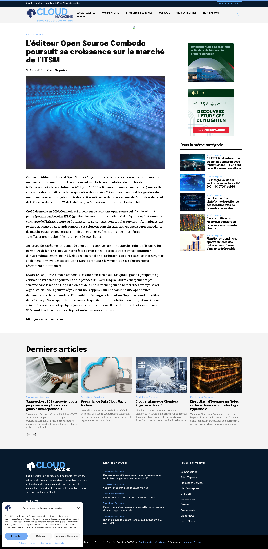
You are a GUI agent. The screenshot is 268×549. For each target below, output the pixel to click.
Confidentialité (145, 542)
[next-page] (34, 434)
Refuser (40, 536)
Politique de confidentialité (52, 543)
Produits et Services (37, 397)
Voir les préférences (67, 536)
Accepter (16, 536)
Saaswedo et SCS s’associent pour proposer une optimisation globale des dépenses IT (52, 405)
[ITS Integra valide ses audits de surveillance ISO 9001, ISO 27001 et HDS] (192, 182)
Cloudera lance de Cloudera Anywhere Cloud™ (130, 497)
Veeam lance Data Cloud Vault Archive (125, 488)
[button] (78, 508)
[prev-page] (28, 434)
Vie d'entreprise (34, 34)
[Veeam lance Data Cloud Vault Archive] (106, 375)
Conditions (160, 542)
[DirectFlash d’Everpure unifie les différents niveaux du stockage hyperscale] (216, 375)
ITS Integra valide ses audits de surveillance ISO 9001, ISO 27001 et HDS (223, 183)
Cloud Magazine (57, 70)
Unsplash (187, 542)
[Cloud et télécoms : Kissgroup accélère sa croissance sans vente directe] (192, 222)
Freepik (197, 542)
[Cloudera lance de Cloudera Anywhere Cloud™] (161, 375)
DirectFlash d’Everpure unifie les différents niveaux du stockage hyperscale (214, 405)
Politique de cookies (27, 543)
